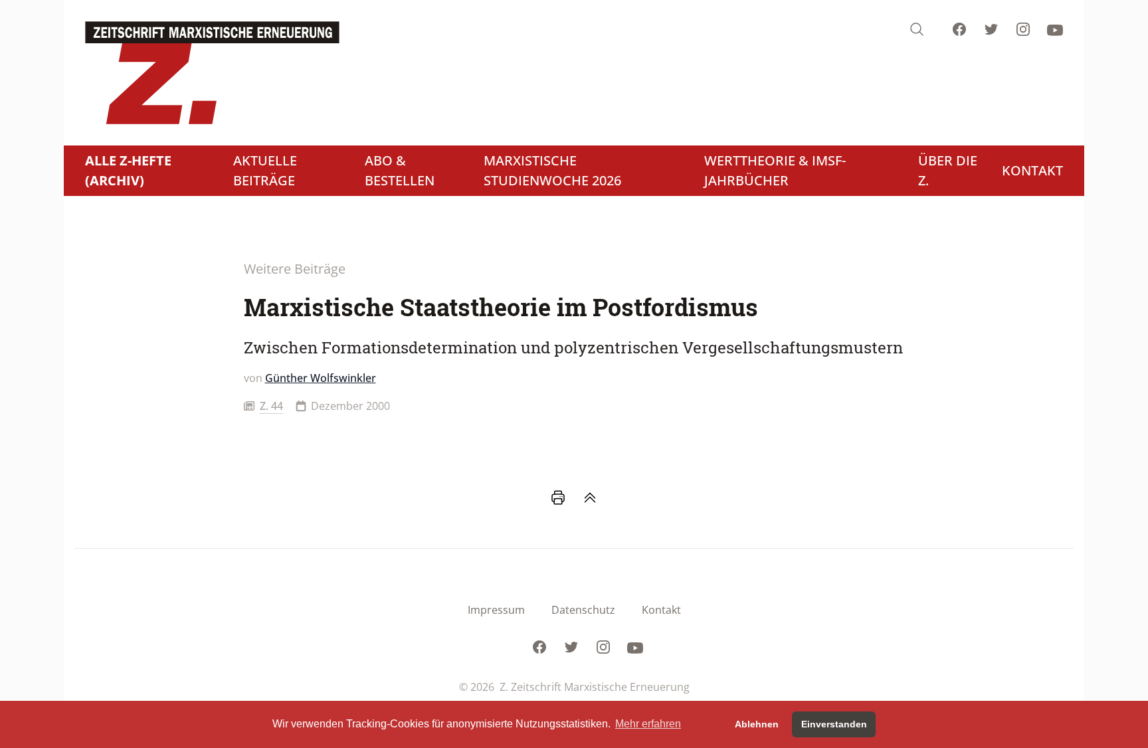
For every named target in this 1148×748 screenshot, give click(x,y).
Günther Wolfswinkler (320, 378)
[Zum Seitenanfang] (590, 498)
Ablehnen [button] (757, 724)
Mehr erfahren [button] (648, 723)
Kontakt (661, 610)
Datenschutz (583, 610)
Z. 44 (271, 406)
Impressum (496, 610)
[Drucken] (558, 498)
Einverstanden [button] (834, 724)
